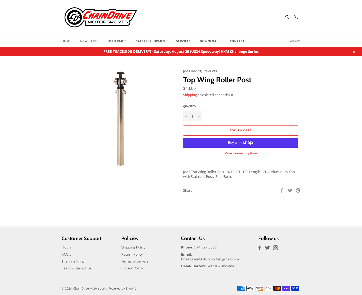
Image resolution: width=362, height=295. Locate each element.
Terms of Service (135, 261)
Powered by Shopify (122, 288)
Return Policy (132, 254)
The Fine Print (73, 261)
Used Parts (117, 41)
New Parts (89, 41)
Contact (237, 41)
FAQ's (66, 254)
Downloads (210, 41)
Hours (67, 247)
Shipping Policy (133, 247)
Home (66, 41)
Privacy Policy (132, 268)
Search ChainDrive (76, 268)
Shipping (190, 95)
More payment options (240, 153)
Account (295, 41)
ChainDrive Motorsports (90, 288)
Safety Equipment (151, 41)
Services (183, 41)
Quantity (189, 106)
